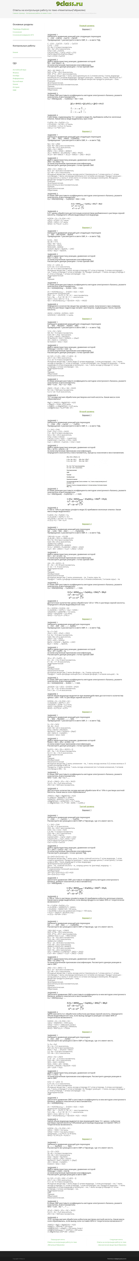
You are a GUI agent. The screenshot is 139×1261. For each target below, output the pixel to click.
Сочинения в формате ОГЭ (23, 35)
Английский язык (19, 70)
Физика (16, 73)
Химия (15, 52)
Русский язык (18, 81)
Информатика (18, 78)
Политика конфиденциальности (116, 1259)
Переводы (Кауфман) (21, 29)
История (16, 87)
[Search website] (126, 10)
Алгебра (16, 75)
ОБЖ (14, 90)
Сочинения (17, 32)
